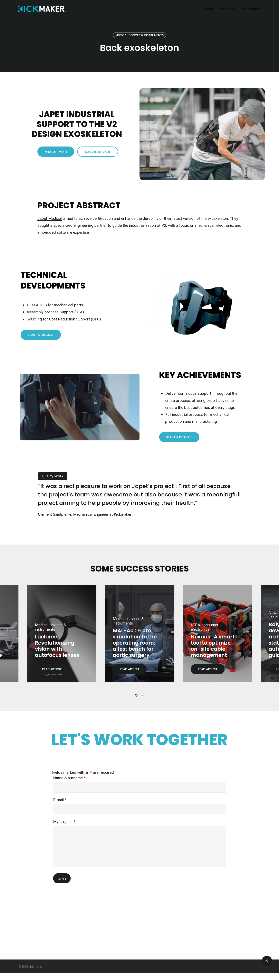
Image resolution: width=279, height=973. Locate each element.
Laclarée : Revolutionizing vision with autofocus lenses (57, 646)
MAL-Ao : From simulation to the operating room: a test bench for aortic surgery (135, 643)
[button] (55, 152)
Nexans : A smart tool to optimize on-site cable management (212, 646)
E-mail (59, 799)
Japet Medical (49, 218)
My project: (64, 821)
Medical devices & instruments (139, 35)
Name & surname (69, 778)
